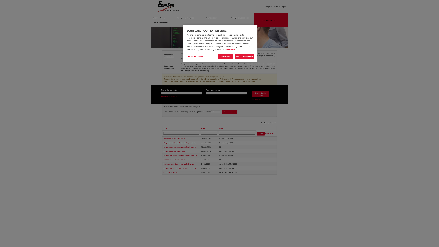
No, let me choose (195, 56)
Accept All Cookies (244, 56)
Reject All (225, 56)
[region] (220, 43)
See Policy (230, 49)
